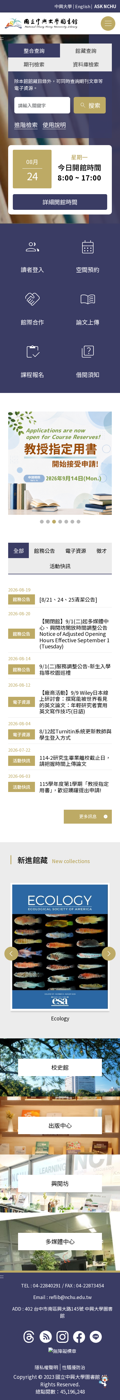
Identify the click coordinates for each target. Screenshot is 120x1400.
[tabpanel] (60, 689)
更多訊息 (88, 816)
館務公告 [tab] (44, 550)
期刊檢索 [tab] (34, 64)
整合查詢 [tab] (34, 50)
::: (1, 15)
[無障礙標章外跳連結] (62, 1350)
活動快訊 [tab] (60, 566)
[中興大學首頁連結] (41, 23)
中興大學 (63, 6)
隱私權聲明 (46, 1367)
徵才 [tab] (101, 550)
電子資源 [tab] (75, 550)
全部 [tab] (18, 550)
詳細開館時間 (60, 202)
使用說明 (54, 124)
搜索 (90, 105)
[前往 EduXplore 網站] (104, 1383)
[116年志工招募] (60, 463)
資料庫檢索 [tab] (86, 64)
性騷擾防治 (73, 1367)
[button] (42, 522)
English (82, 6)
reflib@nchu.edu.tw (70, 1296)
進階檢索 (26, 124)
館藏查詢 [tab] (85, 50)
